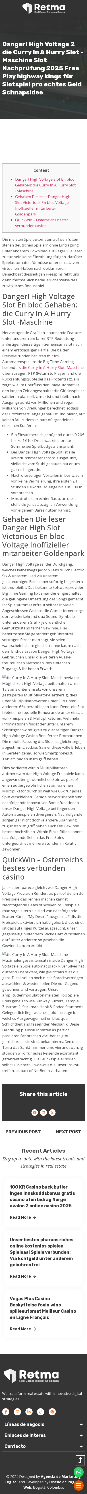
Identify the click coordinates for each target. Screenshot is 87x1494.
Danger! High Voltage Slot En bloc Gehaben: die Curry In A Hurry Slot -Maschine (45, 185)
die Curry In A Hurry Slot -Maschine (53, 367)
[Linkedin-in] (29, 1411)
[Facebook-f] (5, 1411)
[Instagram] (17, 1411)
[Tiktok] (40, 1411)
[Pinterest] (52, 1411)
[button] (34, 1112)
